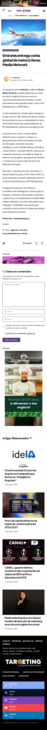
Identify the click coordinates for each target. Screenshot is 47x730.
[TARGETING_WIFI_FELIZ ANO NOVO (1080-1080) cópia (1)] (23, 3)
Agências (15, 230)
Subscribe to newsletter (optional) (20, 333)
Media (24, 233)
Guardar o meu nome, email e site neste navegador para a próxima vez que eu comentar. (25, 327)
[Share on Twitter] (36, 243)
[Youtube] (23, 708)
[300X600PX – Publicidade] (23, 388)
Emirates (23, 230)
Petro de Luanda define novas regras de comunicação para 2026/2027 (21, 524)
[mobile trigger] (5, 10)
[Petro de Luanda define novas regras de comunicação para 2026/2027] (23, 505)
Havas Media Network (12, 233)
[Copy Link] (42, 243)
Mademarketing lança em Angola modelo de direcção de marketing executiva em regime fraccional (23, 621)
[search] (44, 11)
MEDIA (15, 50)
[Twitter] (23, 693)
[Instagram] (23, 700)
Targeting (16, 77)
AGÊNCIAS (7, 50)
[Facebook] (23, 685)
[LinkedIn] (23, 715)
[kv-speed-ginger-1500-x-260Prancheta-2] (23, 260)
